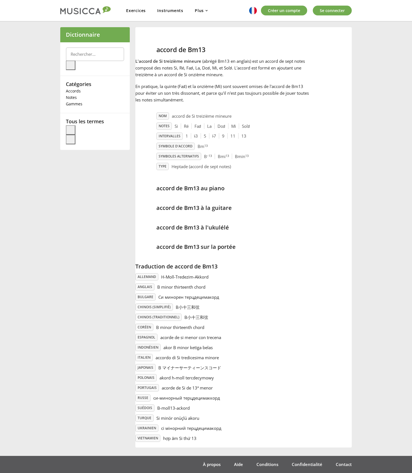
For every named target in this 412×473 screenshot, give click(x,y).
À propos (212, 464)
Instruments (170, 10)
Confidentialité (307, 464)
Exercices (136, 10)
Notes (71, 97)
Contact (344, 464)
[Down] (70, 139)
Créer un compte (284, 10)
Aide (238, 464)
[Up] (70, 130)
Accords (73, 91)
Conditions (267, 464)
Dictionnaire (83, 34)
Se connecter (332, 10)
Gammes (74, 103)
